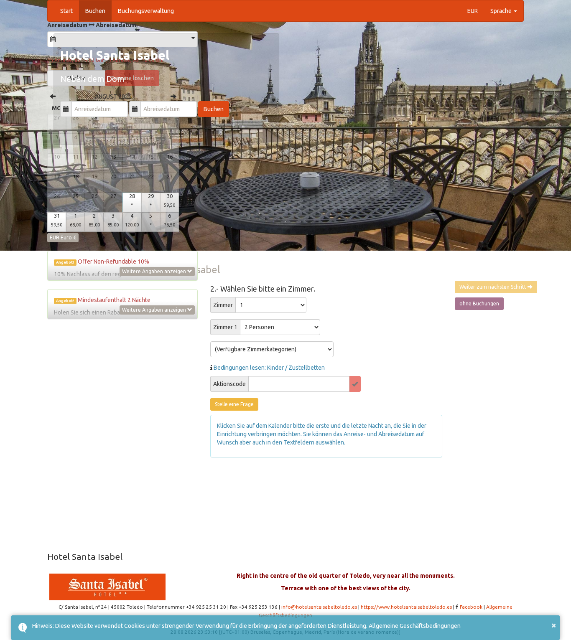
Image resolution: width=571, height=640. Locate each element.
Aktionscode (229, 384)
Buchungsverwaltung (146, 11)
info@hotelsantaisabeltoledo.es (319, 607)
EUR (472, 11)
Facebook (471, 607)
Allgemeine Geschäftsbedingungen (415, 625)
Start (66, 11)
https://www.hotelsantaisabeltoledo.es (406, 607)
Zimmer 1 (225, 327)
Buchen (95, 11)
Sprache (501, 11)
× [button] (553, 625)
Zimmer (223, 305)
